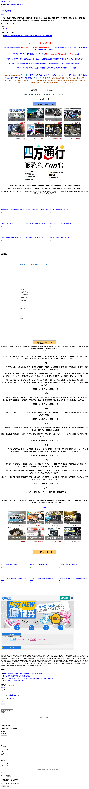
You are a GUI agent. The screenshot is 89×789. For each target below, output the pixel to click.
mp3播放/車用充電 (15, 78)
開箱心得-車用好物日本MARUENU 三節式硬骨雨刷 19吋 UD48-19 (27, 36)
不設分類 (12, 23)
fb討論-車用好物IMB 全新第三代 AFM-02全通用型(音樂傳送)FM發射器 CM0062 (22, 673)
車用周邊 (28, 78)
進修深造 (11, 698)
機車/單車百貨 (50, 75)
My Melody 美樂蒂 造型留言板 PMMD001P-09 (61, 223)
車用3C (60, 75)
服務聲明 (58, 769)
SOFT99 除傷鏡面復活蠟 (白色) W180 (59, 209)
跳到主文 (3, 14)
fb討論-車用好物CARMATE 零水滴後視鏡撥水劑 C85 (16, 675)
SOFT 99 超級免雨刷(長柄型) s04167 (35, 237)
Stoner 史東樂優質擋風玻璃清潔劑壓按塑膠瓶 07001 (13, 209)
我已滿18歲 (3, 786)
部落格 (5, 28)
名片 (4, 29)
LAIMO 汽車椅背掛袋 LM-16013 (8, 223)
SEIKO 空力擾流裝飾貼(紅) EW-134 (9, 564)
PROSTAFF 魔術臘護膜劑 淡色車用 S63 (60, 237)
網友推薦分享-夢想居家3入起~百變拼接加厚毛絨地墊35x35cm (18, 676)
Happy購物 (6, 10)
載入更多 (3, 704)
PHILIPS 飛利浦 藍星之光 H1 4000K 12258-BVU (38, 209)
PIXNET (34, 769)
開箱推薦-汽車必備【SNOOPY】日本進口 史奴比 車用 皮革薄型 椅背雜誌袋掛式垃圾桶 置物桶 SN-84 (28, 678)
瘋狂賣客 (30, 59)
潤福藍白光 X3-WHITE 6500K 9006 (38, 564)
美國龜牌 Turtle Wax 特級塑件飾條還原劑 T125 (12, 237)
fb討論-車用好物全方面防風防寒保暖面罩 (13, 680)
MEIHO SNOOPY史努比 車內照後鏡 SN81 (36, 223)
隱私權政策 (52, 769)
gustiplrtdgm (3, 687)
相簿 (4, 26)
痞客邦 (11, 695)
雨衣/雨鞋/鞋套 (35, 75)
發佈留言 (3, 712)
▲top (2, 701)
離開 (8, 786)
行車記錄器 (70, 75)
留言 (15, 695)
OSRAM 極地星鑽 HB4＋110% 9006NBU (69, 564)
